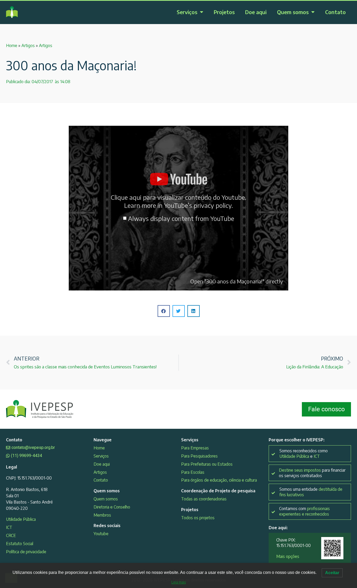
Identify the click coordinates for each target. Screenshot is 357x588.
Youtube (101, 533)
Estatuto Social (19, 543)
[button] (164, 311)
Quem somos (293, 12)
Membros (102, 515)
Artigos (28, 45)
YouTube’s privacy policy (198, 205)
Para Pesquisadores (199, 456)
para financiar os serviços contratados (312, 472)
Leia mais (178, 582)
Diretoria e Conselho (112, 507)
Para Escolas (192, 472)
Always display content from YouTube (181, 218)
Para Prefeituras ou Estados (207, 464)
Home (11, 45)
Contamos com (304, 511)
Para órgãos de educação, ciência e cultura (219, 480)
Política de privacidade (26, 551)
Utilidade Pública (21, 519)
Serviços (187, 12)
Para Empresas (195, 447)
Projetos (224, 12)
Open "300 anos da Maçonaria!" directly (236, 281)
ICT (9, 527)
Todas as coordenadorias (204, 498)
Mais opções (287, 556)
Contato (335, 12)
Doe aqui (256, 12)
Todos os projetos (198, 517)
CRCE (11, 535)
